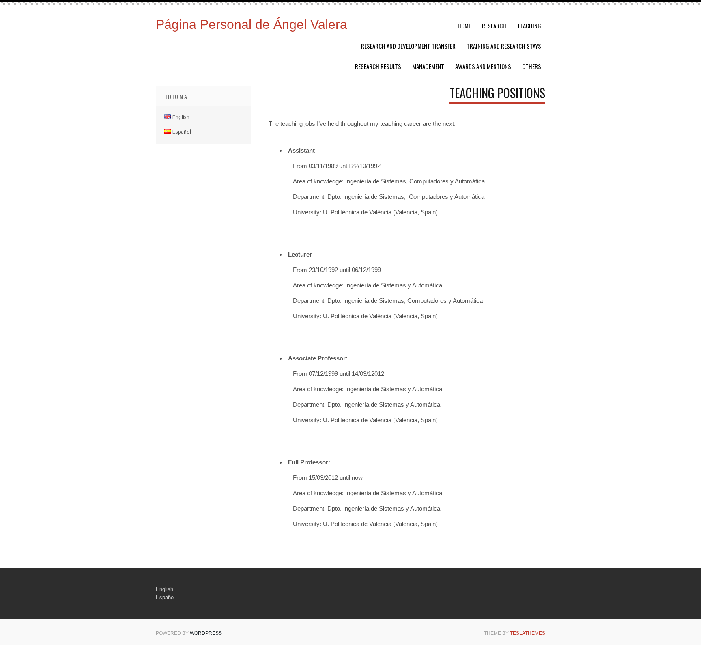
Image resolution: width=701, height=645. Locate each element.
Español (165, 597)
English (164, 589)
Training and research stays (504, 45)
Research (494, 25)
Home (464, 25)
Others (531, 66)
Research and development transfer (408, 45)
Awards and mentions (483, 66)
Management (428, 66)
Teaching (529, 25)
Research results (378, 66)
